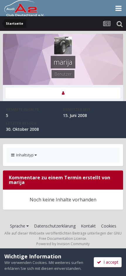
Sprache (18, 226)
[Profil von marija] (63, 93)
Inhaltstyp (24, 155)
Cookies (108, 226)
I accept (109, 262)
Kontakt (88, 226)
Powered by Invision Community (63, 243)
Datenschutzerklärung (55, 226)
